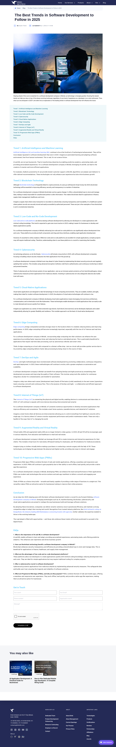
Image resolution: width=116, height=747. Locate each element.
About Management (72, 719)
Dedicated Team (50, 715)
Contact (47, 731)
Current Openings (71, 722)
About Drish (69, 715)
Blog (104, 3)
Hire (96, 3)
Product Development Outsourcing (51, 720)
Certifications (91, 722)
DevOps (16, 362)
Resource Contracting (51, 724)
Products (81, 3)
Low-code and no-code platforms (24, 221)
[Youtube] (23, 730)
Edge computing (19, 327)
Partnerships (90, 729)
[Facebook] (19, 730)
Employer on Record (51, 728)
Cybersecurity (45, 254)
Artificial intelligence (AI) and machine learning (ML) (31, 152)
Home (60, 3)
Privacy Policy (70, 729)
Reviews (89, 725)
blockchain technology (27, 185)
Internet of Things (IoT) (24, 399)
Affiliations (90, 732)
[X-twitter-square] (15, 730)
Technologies (91, 715)
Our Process (69, 725)
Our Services (69, 3)
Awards (89, 739)
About (89, 3)
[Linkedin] (11, 730)
